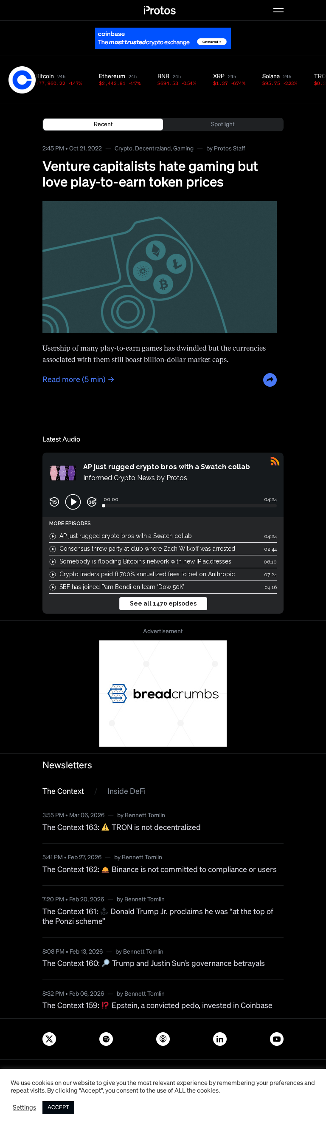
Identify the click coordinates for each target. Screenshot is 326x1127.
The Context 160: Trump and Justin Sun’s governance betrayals (153, 964)
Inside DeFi (126, 792)
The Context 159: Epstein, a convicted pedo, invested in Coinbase (157, 1006)
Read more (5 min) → (78, 380)
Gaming (183, 149)
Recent (103, 124)
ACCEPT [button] (58, 1107)
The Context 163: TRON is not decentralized (121, 828)
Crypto (123, 149)
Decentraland (153, 149)
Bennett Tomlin (145, 815)
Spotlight (223, 124)
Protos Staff (229, 149)
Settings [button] (24, 1108)
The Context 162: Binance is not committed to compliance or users (159, 870)
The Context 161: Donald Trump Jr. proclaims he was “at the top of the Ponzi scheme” (157, 917)
